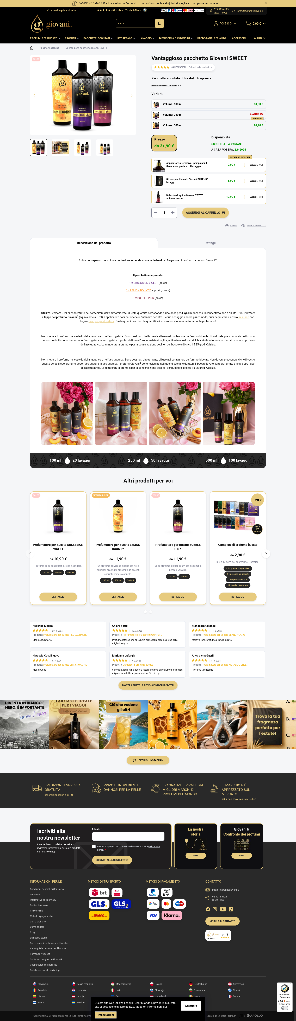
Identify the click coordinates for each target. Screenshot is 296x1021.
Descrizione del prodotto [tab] (94, 243)
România (42, 990)
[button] (145, 611)
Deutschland (200, 984)
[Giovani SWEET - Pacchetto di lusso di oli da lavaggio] (67, 413)
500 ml (70, 572)
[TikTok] (230, 908)
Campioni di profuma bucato (138, 664)
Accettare (191, 1005)
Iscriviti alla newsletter (112, 860)
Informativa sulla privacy (43, 899)
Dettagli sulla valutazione (200, 67)
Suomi (41, 1002)
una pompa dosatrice (101, 321)
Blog (32, 932)
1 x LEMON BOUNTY (138, 290)
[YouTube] (223, 908)
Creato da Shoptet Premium (221, 1015)
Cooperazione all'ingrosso (43, 964)
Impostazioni (106, 1015)
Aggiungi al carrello (203, 212)
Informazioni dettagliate (164, 86)
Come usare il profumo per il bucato (48, 943)
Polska (158, 984)
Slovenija (159, 990)
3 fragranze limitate (237, 580)
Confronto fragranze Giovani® (46, 959)
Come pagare (37, 927)
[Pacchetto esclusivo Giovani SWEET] (175, 413)
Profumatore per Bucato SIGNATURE (142, 634)
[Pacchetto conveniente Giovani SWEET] (229, 413)
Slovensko (43, 984)
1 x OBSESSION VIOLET (143, 283)
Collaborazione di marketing (45, 970)
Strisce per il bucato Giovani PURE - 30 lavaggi (187, 181)
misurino (243, 317)
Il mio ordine (36, 910)
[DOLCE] (58, 516)
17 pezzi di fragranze (238, 585)
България (199, 990)
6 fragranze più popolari (237, 568)
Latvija (80, 996)
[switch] (284, 1008)
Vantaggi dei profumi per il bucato (48, 948)
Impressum (36, 894)
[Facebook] (208, 908)
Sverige (80, 1002)
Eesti (118, 996)
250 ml (58, 572)
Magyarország (123, 984)
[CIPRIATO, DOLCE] (118, 516)
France (236, 996)
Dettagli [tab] (210, 243)
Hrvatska (82, 990)
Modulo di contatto (222, 921)
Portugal (198, 1002)
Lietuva (42, 996)
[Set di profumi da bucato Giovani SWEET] (121, 413)
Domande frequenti (40, 954)
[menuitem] (45, 38)
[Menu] (290, 985)
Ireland (197, 996)
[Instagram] (214, 908)
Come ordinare (38, 921)
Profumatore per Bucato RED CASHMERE (65, 634)
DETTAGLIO (58, 596)
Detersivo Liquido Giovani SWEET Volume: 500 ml (184, 197)
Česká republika (85, 984)
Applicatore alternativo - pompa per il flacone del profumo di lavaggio (186, 165)
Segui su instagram (151, 760)
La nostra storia (38, 937)
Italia (118, 990)
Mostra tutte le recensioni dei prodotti (148, 685)
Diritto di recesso (39, 905)
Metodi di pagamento (41, 916)
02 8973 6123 (219, 898)
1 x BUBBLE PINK (143, 298)
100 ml (45, 572)
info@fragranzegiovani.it (225, 889)
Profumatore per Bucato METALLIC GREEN (225, 664)
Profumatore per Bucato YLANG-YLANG (223, 634)
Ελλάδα (237, 990)
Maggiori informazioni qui (151, 1006)
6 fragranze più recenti (238, 574)
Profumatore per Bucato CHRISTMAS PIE (65, 664)
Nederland (160, 996)
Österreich (238, 984)
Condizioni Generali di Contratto (47, 889)
